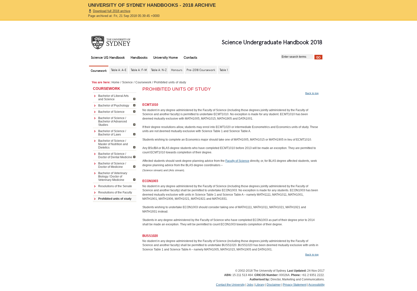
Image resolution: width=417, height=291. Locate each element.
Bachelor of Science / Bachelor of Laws (112, 132)
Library (259, 284)
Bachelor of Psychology (113, 105)
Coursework (143, 82)
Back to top (312, 93)
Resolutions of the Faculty (115, 192)
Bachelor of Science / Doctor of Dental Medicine (115, 155)
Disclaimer (274, 284)
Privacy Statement (294, 284)
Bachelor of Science (111, 112)
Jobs (250, 284)
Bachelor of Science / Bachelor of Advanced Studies (112, 121)
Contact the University (230, 284)
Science (127, 82)
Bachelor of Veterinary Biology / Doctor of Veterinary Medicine (112, 176)
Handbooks (139, 57)
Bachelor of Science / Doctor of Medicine (112, 165)
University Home (165, 57)
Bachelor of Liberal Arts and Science (113, 97)
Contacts (190, 57)
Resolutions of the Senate (115, 186)
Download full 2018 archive (111, 11)
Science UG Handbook (108, 57)
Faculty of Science (237, 161)
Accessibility (316, 284)
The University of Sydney (115, 42)
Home (115, 82)
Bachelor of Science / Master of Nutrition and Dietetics (113, 144)
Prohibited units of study (115, 198)
